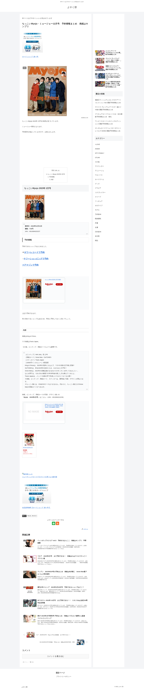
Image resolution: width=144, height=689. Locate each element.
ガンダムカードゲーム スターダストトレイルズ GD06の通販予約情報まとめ (108, 129)
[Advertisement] (55, 150)
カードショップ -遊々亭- (30, 56)
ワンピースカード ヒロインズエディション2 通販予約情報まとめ (108, 122)
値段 (30, 515)
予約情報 (51, 177)
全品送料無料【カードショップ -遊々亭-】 (36, 507)
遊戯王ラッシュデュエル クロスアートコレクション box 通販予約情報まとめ (108, 101)
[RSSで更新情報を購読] (57, 523)
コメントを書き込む (55, 656)
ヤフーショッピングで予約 (36, 258)
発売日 (35, 515)
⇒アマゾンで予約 (30, 265)
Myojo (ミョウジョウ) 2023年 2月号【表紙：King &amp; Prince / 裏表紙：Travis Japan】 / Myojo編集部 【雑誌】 (54, 406)
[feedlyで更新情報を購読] (53, 523)
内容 (52, 179)
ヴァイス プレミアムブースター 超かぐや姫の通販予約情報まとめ (108, 108)
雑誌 (25, 515)
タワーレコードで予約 (34, 252)
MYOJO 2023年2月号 (28, 447)
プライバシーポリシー (63, 676)
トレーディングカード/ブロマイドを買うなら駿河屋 (39, 477)
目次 (53, 170)
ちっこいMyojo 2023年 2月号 (56, 174)
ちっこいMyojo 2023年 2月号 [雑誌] (53, 279)
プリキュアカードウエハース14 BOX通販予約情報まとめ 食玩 (108, 115)
